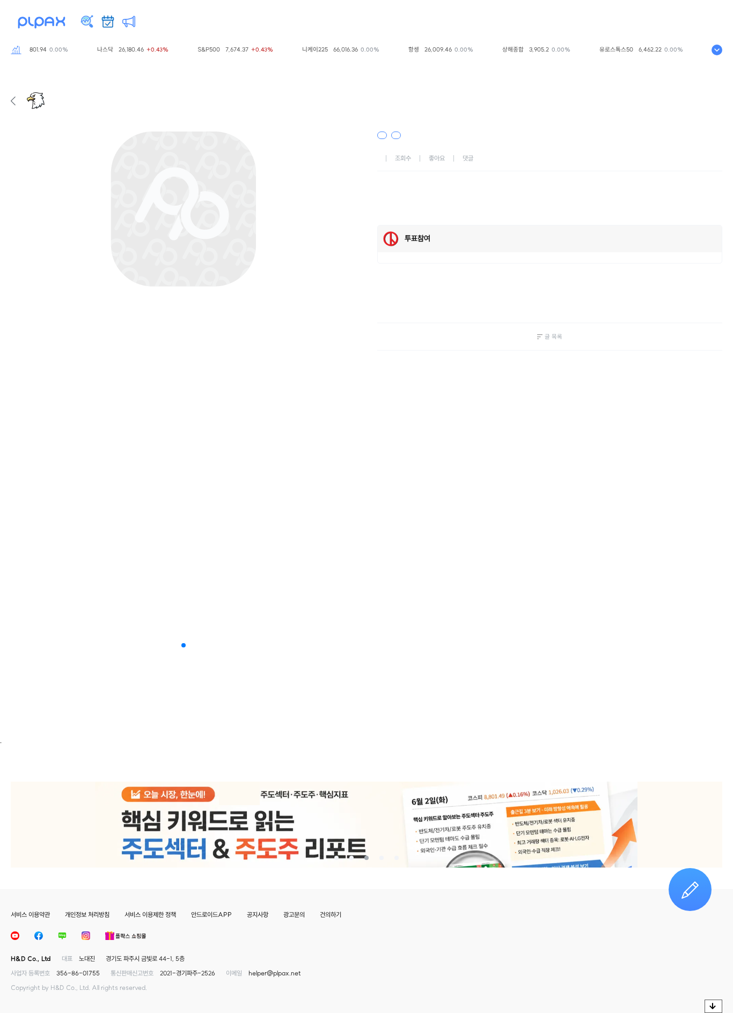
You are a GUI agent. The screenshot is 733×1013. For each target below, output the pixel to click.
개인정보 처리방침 (87, 914)
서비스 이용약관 (30, 914)
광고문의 (294, 914)
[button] (183, 645)
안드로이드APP (211, 914)
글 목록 (553, 336)
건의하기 (330, 914)
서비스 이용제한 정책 (150, 914)
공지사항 (257, 914)
